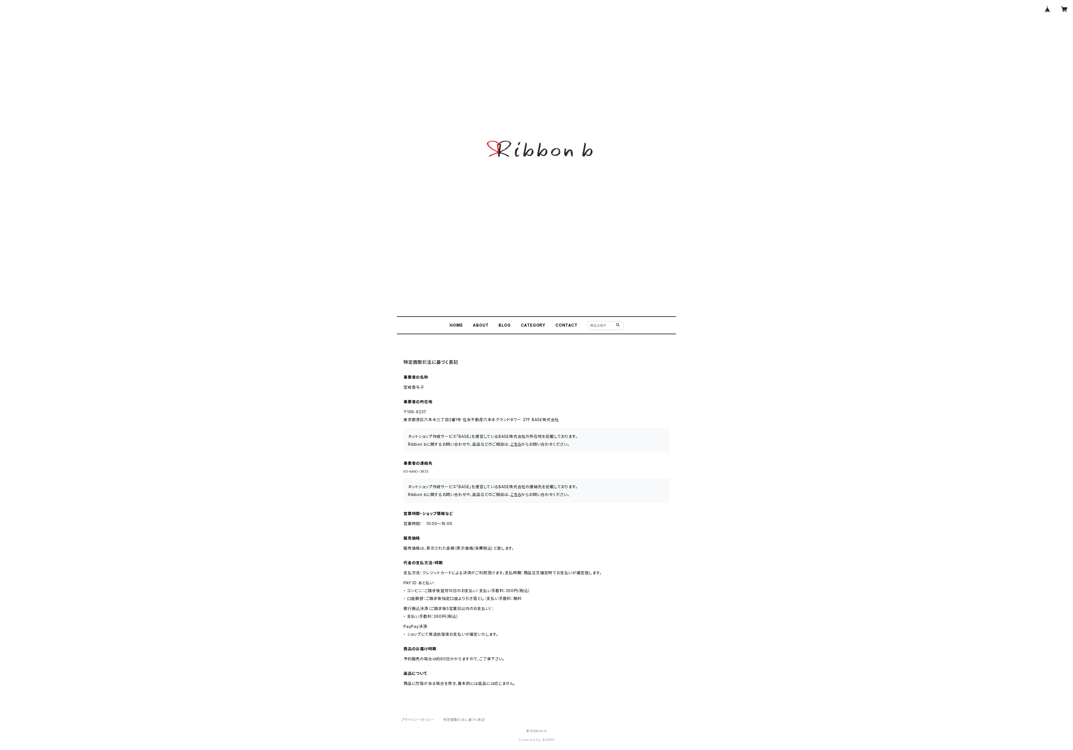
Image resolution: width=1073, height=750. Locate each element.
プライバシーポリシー (417, 720)
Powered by (530, 740)
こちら (516, 444)
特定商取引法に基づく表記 (464, 720)
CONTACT (567, 325)
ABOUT (480, 325)
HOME (456, 325)
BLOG (504, 325)
